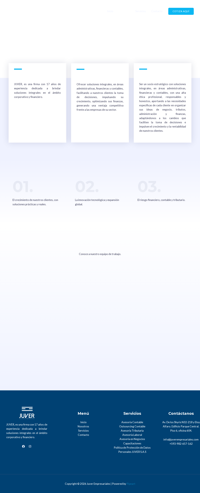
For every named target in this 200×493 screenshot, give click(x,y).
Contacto (156, 11)
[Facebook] (23, 446)
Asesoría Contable (132, 422)
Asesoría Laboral (132, 434)
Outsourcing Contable (132, 426)
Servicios (140, 11)
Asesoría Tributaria (132, 430)
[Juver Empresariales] (14, 10)
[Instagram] (30, 446)
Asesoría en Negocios (132, 439)
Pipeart (131, 483)
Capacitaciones (132, 443)
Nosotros (124, 11)
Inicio (110, 11)
